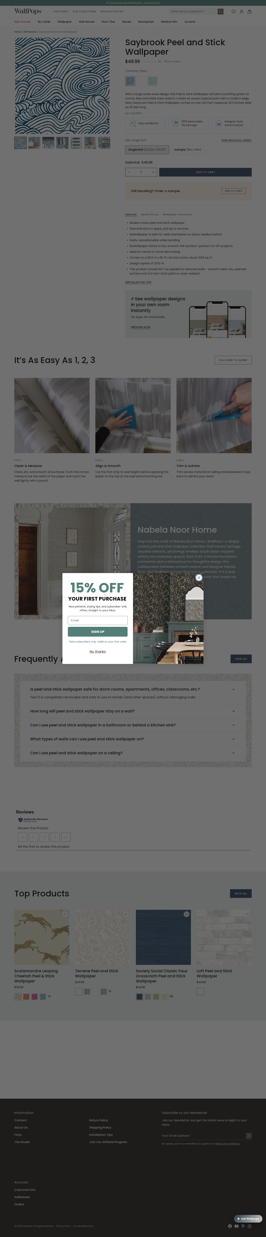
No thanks (98, 651)
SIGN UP (97, 631)
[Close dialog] (199, 578)
